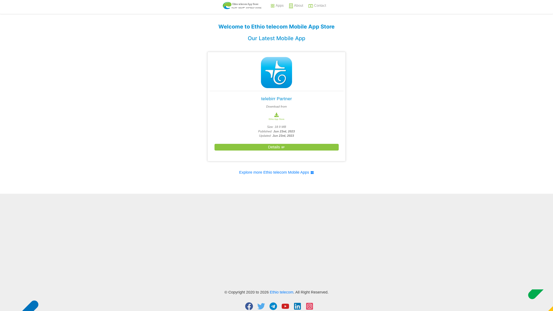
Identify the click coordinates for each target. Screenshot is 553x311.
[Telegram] (273, 305)
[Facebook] (249, 305)
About (298, 5)
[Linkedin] (297, 305)
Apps (280, 5)
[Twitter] (261, 305)
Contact (320, 5)
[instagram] (309, 305)
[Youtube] (285, 305)
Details (274, 147)
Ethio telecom (281, 292)
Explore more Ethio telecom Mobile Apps (274, 172)
